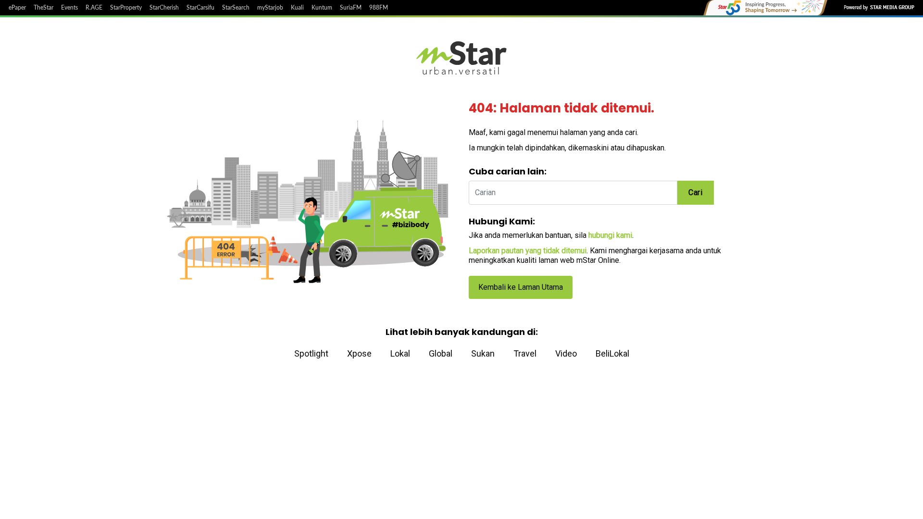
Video (566, 353)
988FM (378, 8)
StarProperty (126, 8)
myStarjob (270, 8)
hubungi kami (610, 235)
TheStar (43, 8)
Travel (524, 353)
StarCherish (164, 8)
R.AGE (94, 8)
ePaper (17, 8)
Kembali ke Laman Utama (520, 287)
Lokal (400, 353)
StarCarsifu (200, 8)
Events (69, 8)
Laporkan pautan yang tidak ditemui (527, 250)
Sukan (483, 353)
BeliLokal (612, 353)
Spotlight (311, 353)
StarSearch (235, 8)
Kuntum (322, 8)
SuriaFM (351, 8)
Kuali (297, 8)
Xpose (359, 353)
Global (440, 353)
